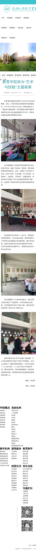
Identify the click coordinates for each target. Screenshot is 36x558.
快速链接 (12, 37)
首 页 (2, 18)
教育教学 (4, 27)
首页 (3, 75)
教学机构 (18, 75)
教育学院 (26, 75)
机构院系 (18, 18)
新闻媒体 (26, 18)
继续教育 (12, 27)
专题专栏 (29, 27)
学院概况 (10, 18)
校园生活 (4, 37)
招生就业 (20, 27)
